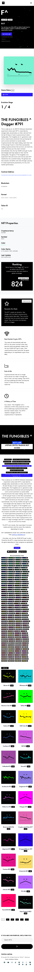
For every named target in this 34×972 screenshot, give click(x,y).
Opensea (23, 552)
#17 (4, 583)
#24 (18, 559)
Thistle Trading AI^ (18, 534)
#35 (4, 597)
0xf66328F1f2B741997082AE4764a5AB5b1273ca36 (16, 175)
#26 (11, 565)
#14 (4, 563)
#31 (18, 597)
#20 (4, 575)
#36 (11, 653)
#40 (18, 565)
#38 (18, 651)
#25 (11, 557)
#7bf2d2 (3, 245)
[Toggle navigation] (27, 3)
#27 (11, 561)
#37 (4, 565)
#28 (11, 559)
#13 (18, 611)
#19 (10, 603)
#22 (18, 557)
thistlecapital (12, 552)
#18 (25, 557)
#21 (4, 567)
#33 (25, 559)
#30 (4, 557)
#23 (25, 565)
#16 (25, 581)
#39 (11, 591)
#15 (18, 595)
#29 (11, 573)
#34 (17, 631)
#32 (11, 577)
